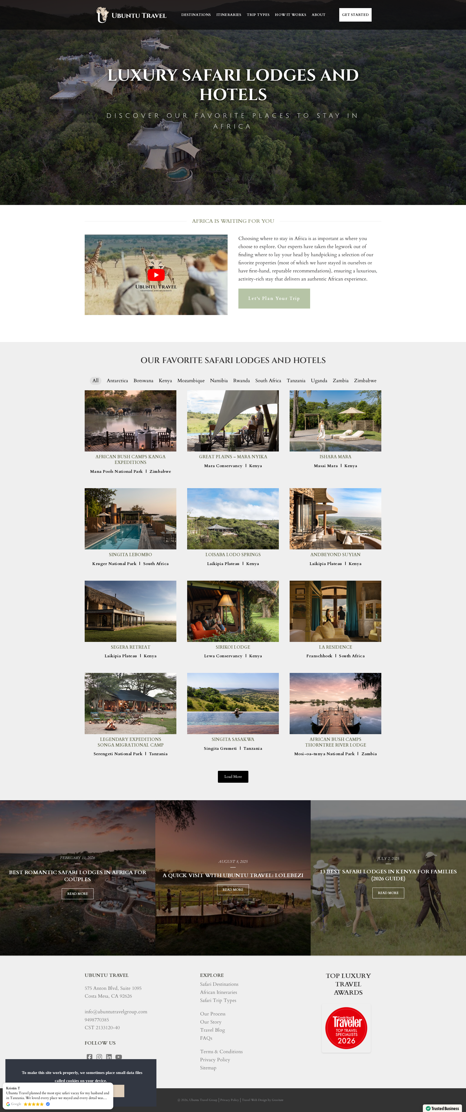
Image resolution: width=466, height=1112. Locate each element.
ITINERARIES (228, 14)
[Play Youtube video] (156, 275)
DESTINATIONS (196, 14)
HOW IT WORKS (290, 14)
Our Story (211, 1022)
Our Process (212, 1014)
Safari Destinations (219, 984)
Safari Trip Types (218, 1000)
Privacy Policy (215, 1059)
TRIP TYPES (258, 14)
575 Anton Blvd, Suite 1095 (113, 988)
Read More (77, 894)
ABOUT (319, 14)
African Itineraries (218, 992)
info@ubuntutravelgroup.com (116, 1011)
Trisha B (12, 1088)
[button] (113, 1083)
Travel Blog (212, 1030)
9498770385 (97, 1020)
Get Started (355, 14)
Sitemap (208, 1068)
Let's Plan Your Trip (274, 299)
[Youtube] (119, 1057)
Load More (233, 776)
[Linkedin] (109, 1057)
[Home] (130, 15)
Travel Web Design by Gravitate (262, 1100)
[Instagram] (99, 1057)
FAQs (206, 1038)
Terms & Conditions (221, 1051)
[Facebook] (89, 1057)
